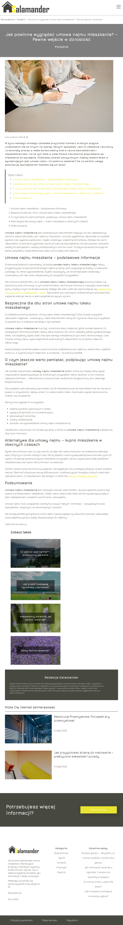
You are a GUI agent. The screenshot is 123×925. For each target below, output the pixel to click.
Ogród (61, 857)
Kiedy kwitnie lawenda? (35, 650)
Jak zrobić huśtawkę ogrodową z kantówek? (35, 586)
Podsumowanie (22, 197)
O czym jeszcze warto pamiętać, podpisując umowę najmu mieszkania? (57, 188)
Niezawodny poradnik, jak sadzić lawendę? (35, 618)
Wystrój (61, 872)
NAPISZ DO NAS (99, 810)
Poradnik (21, 19)
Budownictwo (61, 853)
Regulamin (72, 920)
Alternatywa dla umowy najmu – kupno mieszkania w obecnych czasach (58, 193)
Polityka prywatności (21, 920)
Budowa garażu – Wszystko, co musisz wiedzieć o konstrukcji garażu (98, 858)
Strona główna (8, 19)
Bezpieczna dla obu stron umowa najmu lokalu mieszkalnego (51, 184)
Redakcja (14, 892)
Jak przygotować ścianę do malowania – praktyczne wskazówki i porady (83, 754)
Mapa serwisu (49, 920)
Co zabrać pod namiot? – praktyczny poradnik (35, 553)
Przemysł (61, 867)
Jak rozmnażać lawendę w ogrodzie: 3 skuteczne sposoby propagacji (98, 872)
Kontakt (13, 899)
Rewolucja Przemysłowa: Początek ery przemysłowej (82, 718)
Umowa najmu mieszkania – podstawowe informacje (45, 179)
